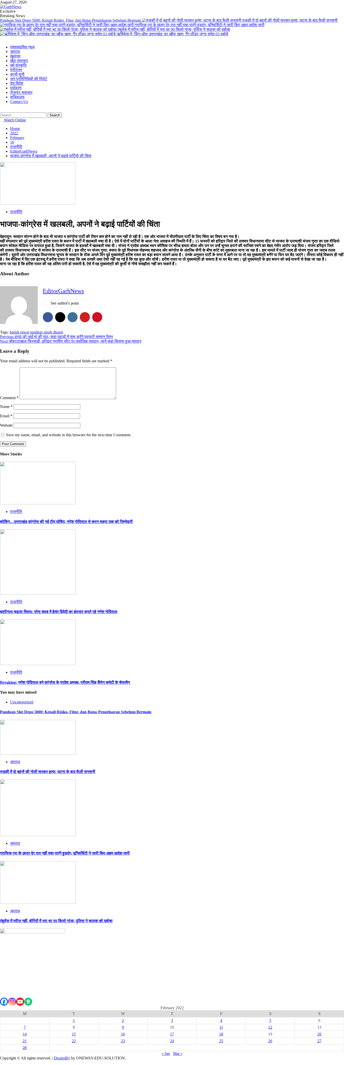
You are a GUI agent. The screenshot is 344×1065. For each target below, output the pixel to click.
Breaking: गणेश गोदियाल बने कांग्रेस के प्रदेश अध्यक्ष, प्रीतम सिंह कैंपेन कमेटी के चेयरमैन (65, 682)
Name (6, 406)
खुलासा (15, 56)
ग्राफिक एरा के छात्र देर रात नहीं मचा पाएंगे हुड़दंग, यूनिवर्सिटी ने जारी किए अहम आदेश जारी (199, 25)
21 (25, 1041)
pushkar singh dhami (46, 332)
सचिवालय (17, 97)
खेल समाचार (19, 61)
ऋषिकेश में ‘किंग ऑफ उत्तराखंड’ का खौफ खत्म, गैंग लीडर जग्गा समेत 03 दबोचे (172, 34)
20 (319, 1034)
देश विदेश (16, 83)
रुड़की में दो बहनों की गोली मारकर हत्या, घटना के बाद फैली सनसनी (289, 20)
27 (319, 1041)
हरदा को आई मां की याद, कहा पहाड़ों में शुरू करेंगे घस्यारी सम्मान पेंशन (56, 337)
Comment (9, 398)
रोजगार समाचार (21, 92)
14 (25, 1034)
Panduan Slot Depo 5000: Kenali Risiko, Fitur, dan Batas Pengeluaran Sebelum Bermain (71, 20)
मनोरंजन (16, 70)
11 (221, 1027)
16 (123, 1034)
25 (221, 1041)
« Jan (166, 1053)
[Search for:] (24, 115)
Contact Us (19, 101)
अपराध (15, 51)
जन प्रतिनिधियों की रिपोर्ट (28, 79)
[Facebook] (4, 1002)
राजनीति (16, 212)
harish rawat (19, 332)
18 (221, 1034)
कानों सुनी (17, 74)
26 (270, 1041)
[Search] (1, 110)
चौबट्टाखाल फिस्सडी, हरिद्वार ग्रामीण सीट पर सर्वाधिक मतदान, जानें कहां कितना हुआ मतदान (70, 341)
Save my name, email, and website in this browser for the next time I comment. (68, 435)
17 (172, 1034)
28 (25, 1048)
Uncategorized (21, 702)
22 (74, 1041)
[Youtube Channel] (20, 1002)
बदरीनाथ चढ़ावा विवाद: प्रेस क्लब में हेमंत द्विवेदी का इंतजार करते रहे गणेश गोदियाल (58, 612)
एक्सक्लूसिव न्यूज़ (22, 47)
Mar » (178, 1053)
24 (172, 1041)
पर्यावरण (16, 88)
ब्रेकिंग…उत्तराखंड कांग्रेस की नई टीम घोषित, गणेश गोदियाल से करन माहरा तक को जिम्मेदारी (66, 522)
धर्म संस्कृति (18, 65)
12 (270, 1027)
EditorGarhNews (63, 291)
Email (6, 416)
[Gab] (28, 1002)
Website (6, 425)
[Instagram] (12, 1002)
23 (123, 1041)
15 (74, 1034)
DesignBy (62, 1058)
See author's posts (65, 303)
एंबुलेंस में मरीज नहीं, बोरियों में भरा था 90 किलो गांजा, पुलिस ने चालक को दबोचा (174, 29)
